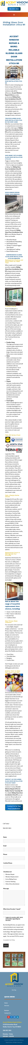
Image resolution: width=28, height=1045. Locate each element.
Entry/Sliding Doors (11, 879)
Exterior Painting (10, 881)
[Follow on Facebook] (11, 1017)
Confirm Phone (7, 863)
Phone (5, 854)
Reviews (6, 1010)
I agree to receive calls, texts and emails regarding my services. (14, 919)
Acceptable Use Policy (9, 940)
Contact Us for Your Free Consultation (14, 807)
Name (5, 837)
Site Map (14, 990)
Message (6, 888)
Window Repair (9, 874)
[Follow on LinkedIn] (17, 1017)
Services (6, 1005)
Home (6, 1003)
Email (4, 846)
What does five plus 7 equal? (12, 909)
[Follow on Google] (8, 1017)
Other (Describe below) (12, 884)
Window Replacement (11, 876)
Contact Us (7, 1013)
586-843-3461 (14, 9)
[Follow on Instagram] (14, 1017)
